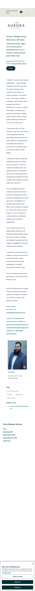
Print (4, 429)
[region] (17, 576)
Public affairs (19, 394)
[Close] (33, 564)
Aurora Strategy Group (19, 63)
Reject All (17, 582)
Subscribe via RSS (9, 435)
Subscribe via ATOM (10, 438)
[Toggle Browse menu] (28, 11)
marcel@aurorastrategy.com (15, 312)
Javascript (6, 441)
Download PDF (8, 432)
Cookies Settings (17, 576)
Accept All (17, 587)
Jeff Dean (11, 372)
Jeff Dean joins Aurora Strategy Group (15, 377)
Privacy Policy (6, 572)
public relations (11, 398)
